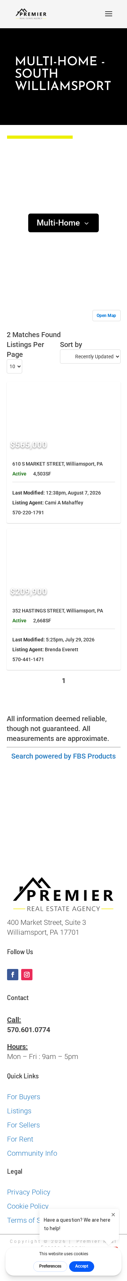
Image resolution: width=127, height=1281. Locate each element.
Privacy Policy (28, 1192)
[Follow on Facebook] (12, 974)
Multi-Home (58, 223)
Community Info (32, 1153)
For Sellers (23, 1125)
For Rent (20, 1139)
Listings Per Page (25, 349)
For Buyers (23, 1097)
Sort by (71, 344)
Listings (19, 1111)
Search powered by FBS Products (63, 756)
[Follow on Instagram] (26, 974)
